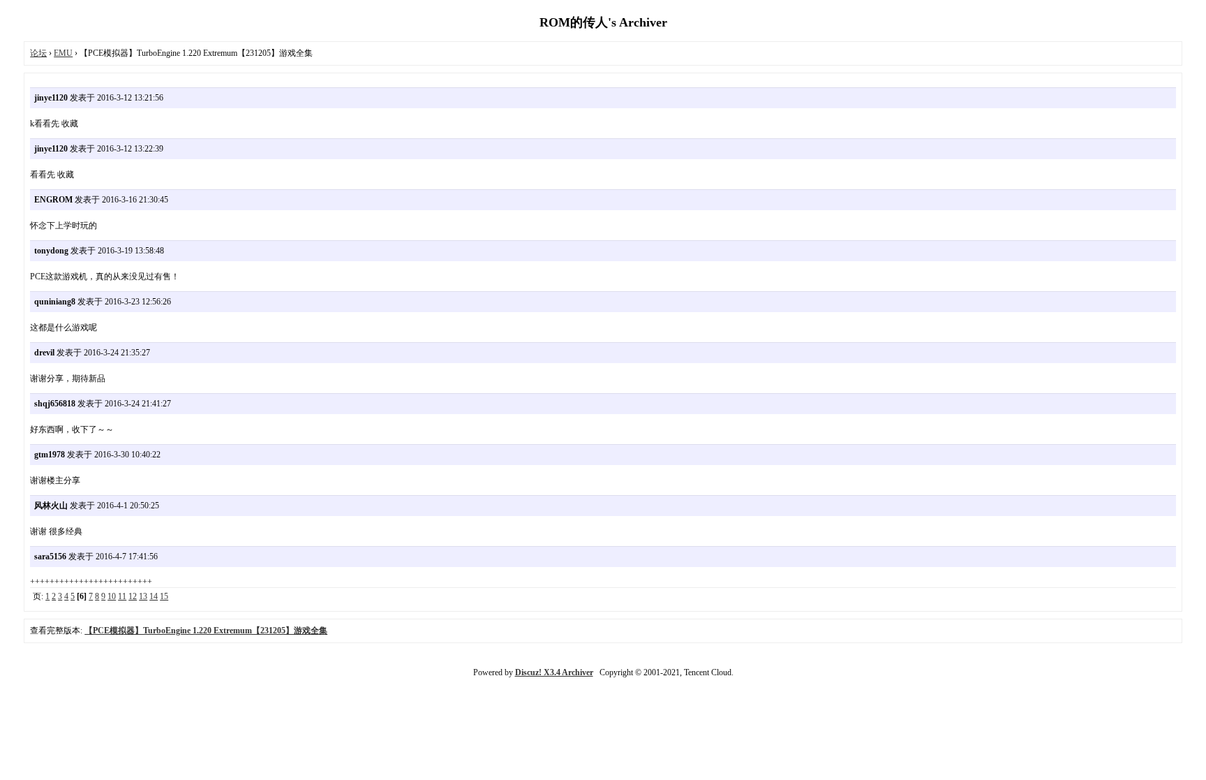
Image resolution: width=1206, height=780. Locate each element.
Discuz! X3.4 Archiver (554, 672)
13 (143, 596)
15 (164, 596)
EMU (63, 53)
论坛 (38, 53)
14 (153, 596)
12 (132, 596)
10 (111, 596)
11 (122, 596)
